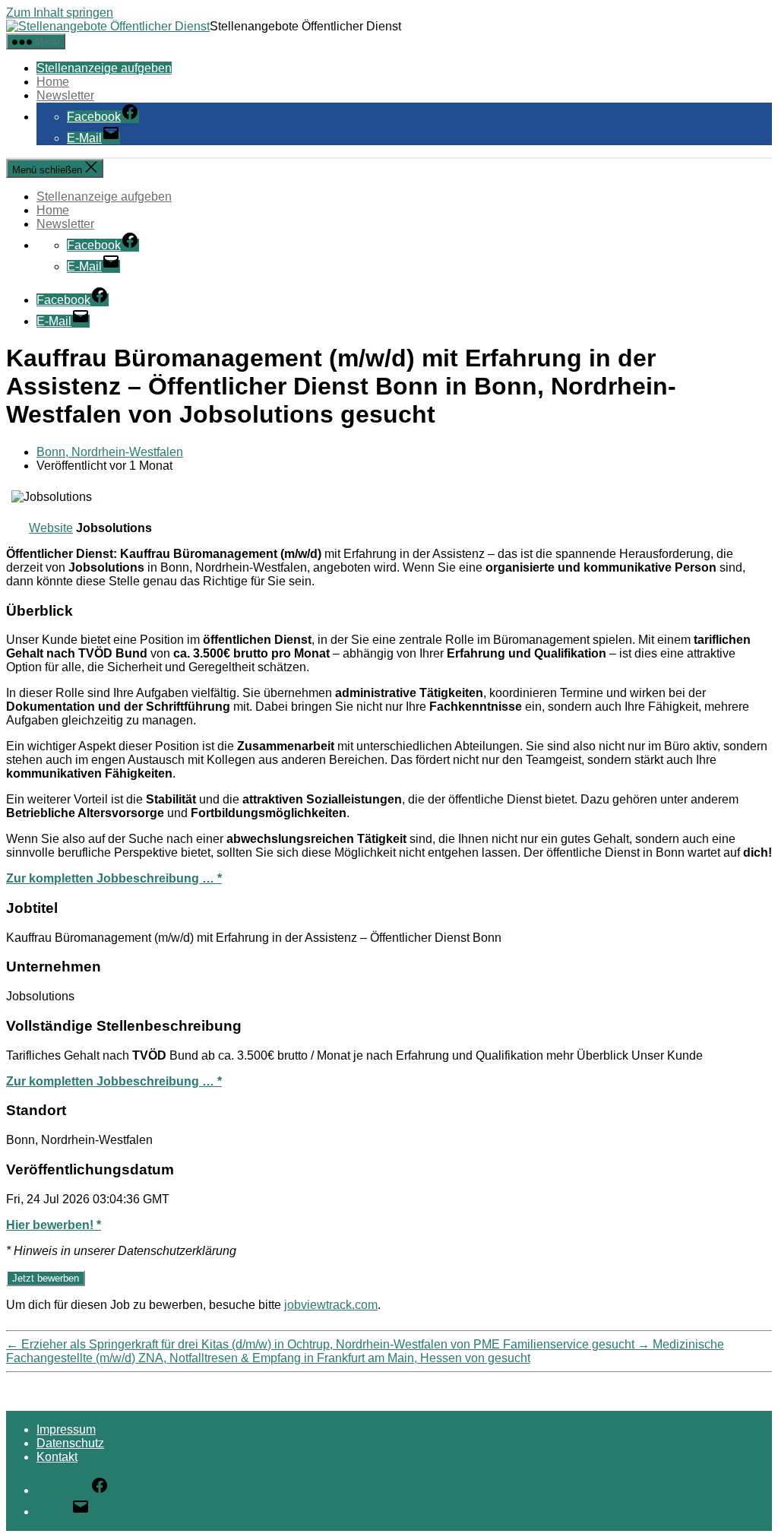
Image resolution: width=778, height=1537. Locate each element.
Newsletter (65, 95)
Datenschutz (70, 1443)
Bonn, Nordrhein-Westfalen (109, 451)
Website (51, 527)
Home (52, 81)
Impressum (66, 1429)
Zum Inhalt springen (59, 12)
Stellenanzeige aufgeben (104, 68)
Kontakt (56, 1456)
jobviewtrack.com (331, 1304)
